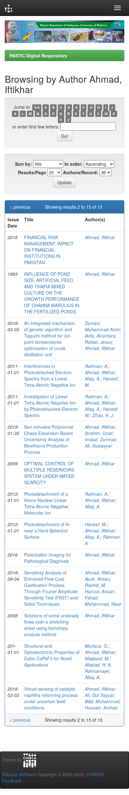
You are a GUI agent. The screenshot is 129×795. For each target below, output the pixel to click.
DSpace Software (19, 774)
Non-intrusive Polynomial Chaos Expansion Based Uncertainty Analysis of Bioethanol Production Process (48, 439)
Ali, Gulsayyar (98, 445)
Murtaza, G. (96, 646)
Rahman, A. (96, 366)
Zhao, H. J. (103, 415)
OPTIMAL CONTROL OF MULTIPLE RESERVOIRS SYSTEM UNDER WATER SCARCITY (49, 472)
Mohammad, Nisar (103, 604)
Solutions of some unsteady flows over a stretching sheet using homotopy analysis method (51, 624)
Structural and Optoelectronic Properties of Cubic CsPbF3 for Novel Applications (52, 655)
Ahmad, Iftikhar (100, 237)
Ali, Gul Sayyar (99, 695)
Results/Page (32, 172)
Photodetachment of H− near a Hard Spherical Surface (47, 530)
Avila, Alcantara (100, 335)
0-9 (36, 107)
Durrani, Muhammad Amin (102, 326)
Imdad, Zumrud (100, 439)
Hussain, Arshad (101, 707)
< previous (20, 207)
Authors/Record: (80, 172)
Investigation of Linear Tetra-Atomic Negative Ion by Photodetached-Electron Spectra (51, 405)
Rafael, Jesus (98, 342)
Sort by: (23, 164)
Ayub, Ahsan (97, 579)
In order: (73, 164)
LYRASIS (95, 774)
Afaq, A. (93, 378)
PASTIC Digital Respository (38, 55)
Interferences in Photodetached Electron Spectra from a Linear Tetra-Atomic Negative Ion (50, 375)
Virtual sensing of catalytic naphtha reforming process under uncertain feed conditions (51, 698)
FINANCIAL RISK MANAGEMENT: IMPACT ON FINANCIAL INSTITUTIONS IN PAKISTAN (49, 249)
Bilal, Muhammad (102, 701)
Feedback (12, 780)
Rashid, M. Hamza (95, 588)
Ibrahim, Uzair (99, 433)
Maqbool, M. (97, 658)
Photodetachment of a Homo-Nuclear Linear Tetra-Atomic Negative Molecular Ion (46, 503)
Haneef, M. (96, 524)
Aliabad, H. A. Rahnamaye (98, 668)
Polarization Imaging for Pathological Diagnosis (47, 558)
